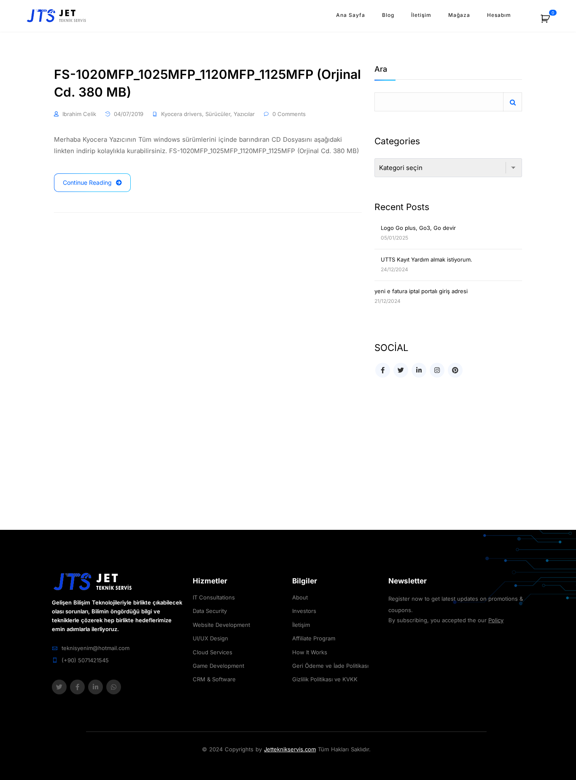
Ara (380, 69)
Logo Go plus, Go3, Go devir (418, 227)
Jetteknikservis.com (290, 749)
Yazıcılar (244, 114)
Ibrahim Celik (79, 114)
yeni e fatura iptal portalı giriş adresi (421, 291)
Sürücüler (217, 114)
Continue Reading (87, 182)
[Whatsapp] (113, 687)
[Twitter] (59, 687)
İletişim (421, 15)
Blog (388, 15)
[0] (550, 21)
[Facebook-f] (77, 687)
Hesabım (499, 15)
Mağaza (459, 15)
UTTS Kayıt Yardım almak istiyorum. (426, 259)
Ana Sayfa (350, 15)
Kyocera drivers (181, 114)
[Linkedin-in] (95, 687)
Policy (495, 620)
